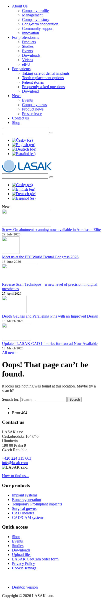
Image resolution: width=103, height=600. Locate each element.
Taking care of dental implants (46, 73)
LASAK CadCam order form (35, 559)
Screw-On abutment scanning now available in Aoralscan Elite (51, 229)
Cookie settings (24, 568)
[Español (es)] (24, 154)
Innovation (30, 33)
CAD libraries (23, 513)
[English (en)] (23, 145)
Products (29, 42)
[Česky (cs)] (22, 140)
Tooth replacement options (43, 78)
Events (27, 51)
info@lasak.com (15, 463)
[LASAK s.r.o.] (27, 171)
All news (9, 352)
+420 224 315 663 (16, 458)
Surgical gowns (24, 508)
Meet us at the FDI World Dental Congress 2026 (40, 257)
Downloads (31, 55)
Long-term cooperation (40, 24)
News (16, 96)
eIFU (26, 64)
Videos (27, 60)
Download (30, 91)
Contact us (20, 118)
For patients (21, 69)
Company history (35, 19)
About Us (20, 6)
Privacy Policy (23, 563)
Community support (38, 28)
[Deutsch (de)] (24, 149)
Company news (34, 105)
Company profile (35, 10)
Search (75, 399)
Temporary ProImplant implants (37, 504)
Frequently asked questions (43, 87)
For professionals (25, 37)
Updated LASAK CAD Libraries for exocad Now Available (50, 343)
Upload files (21, 554)
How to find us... (15, 476)
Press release (32, 113)
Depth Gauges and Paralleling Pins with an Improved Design (50, 316)
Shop (16, 122)
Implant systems (24, 495)
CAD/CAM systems (28, 517)
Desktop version (25, 587)
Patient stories (33, 82)
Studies (28, 46)
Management (32, 15)
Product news (33, 109)
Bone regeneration (26, 499)
